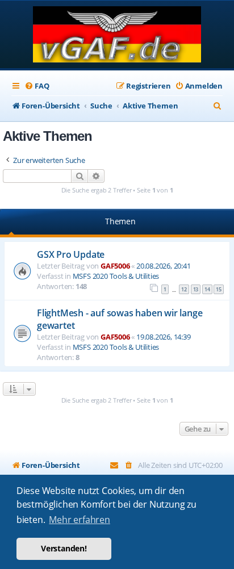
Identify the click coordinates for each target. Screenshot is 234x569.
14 (207, 289)
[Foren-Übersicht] (117, 35)
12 (184, 289)
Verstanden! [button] (64, 548)
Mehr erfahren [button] (79, 519)
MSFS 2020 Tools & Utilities (116, 276)
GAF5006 (115, 266)
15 (219, 289)
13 (196, 289)
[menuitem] (36, 86)
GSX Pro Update (71, 254)
